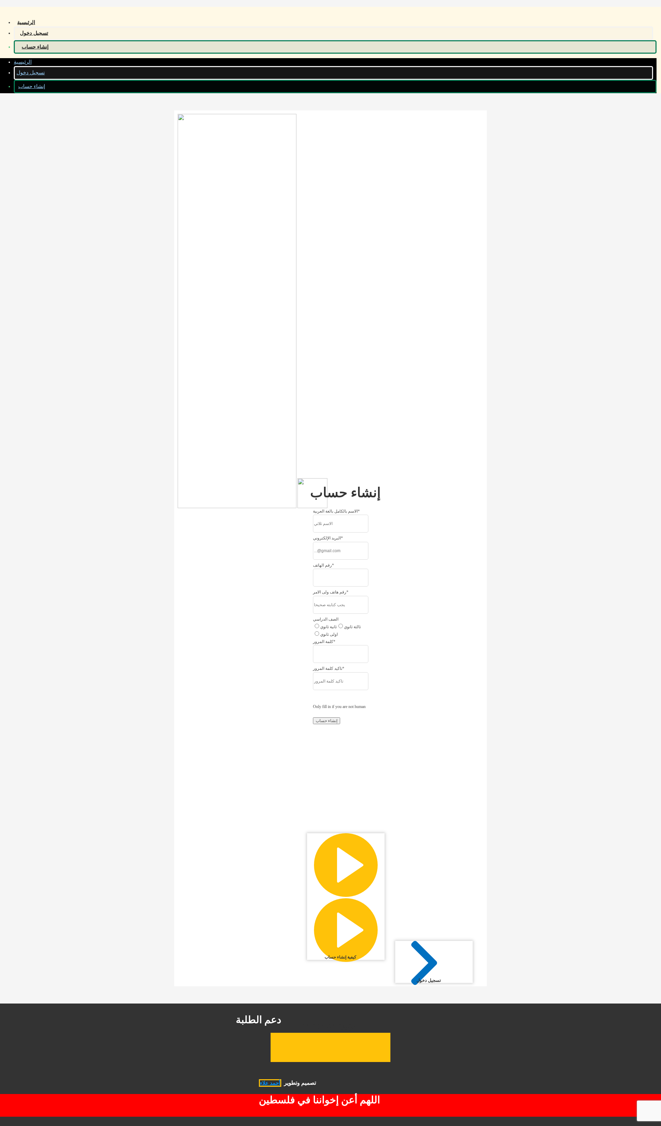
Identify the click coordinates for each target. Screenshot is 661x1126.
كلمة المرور (324, 641)
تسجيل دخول (34, 33)
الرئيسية (26, 22)
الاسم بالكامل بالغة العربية (336, 511)
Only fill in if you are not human (339, 706)
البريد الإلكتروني (328, 538)
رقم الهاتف (323, 565)
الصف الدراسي (325, 619)
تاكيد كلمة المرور (328, 668)
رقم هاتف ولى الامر (330, 592)
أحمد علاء (270, 1083)
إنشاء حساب (35, 47)
